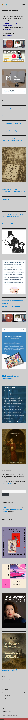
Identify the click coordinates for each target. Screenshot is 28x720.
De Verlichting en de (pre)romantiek (13, 191)
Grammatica (5, 689)
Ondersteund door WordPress (13, 715)
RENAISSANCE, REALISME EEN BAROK (12, 140)
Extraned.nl (16, 506)
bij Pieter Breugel (15, 223)
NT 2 (3, 705)
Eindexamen (5, 702)
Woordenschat (6, 698)
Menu (23, 4)
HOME (4, 676)
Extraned (4, 715)
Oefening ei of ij (6, 115)
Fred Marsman (8, 29)
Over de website (6, 711)
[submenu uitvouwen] (24, 682)
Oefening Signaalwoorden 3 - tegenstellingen (14, 108)
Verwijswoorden (6, 695)
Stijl (3, 692)
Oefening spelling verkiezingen (10, 131)
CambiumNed (5, 509)
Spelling (4, 686)
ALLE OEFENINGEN (7, 483)
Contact (4, 708)
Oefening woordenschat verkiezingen (12, 123)
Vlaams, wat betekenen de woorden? (11, 207)
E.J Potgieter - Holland (9, 670)
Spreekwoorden (6, 223)
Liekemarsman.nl (8, 508)
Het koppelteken (6, 199)
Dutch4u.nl (23, 506)
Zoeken (5, 494)
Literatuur (4, 682)
